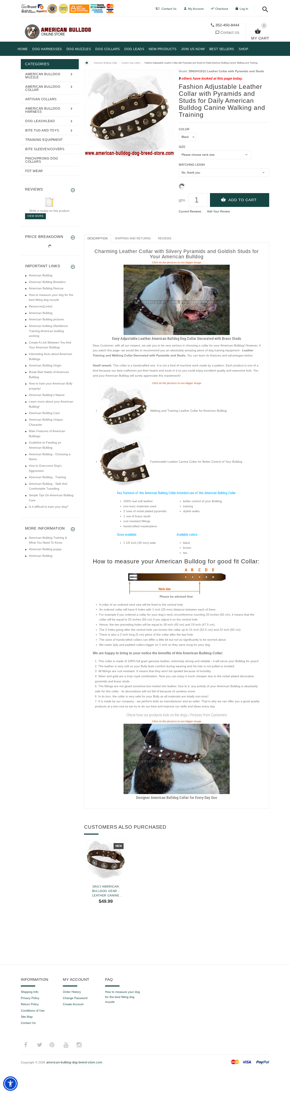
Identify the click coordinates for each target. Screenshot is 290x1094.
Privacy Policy (30, 998)
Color (184, 129)
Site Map (27, 1016)
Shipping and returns (133, 238)
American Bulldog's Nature (47, 395)
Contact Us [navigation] (169, 8)
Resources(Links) (40, 306)
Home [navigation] (87, 63)
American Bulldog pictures (46, 319)
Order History (72, 992)
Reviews (164, 238)
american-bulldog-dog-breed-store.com (74, 1062)
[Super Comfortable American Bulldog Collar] (124, 410)
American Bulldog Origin (45, 365)
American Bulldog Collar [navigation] (105, 63)
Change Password (75, 998)
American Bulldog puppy (45, 549)
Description (97, 238)
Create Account (73, 1004)
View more (35, 216)
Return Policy (30, 1004)
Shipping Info (29, 992)
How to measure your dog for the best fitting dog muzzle (122, 997)
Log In (244, 8)
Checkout (221, 8)
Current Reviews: (190, 211)
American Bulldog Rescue (46, 288)
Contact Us (229, 32)
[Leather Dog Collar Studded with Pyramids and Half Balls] (177, 299)
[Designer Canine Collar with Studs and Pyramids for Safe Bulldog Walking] (177, 758)
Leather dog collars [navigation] (130, 63)
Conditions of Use (33, 1010)
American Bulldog (40, 275)
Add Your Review (218, 211)
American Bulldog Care (44, 413)
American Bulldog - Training (47, 477)
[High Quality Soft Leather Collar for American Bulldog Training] (124, 461)
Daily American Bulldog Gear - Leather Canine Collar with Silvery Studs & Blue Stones (105, 891)
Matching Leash (192, 164)
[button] (264, 10)
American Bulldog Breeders (47, 282)
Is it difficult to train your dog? (48, 506)
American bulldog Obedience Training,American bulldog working (48, 331)
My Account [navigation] (196, 8)
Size (182, 146)
